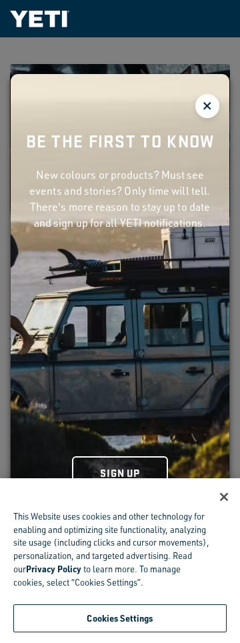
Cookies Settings (120, 618)
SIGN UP (120, 473)
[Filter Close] (207, 106)
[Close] (224, 497)
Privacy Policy (53, 568)
